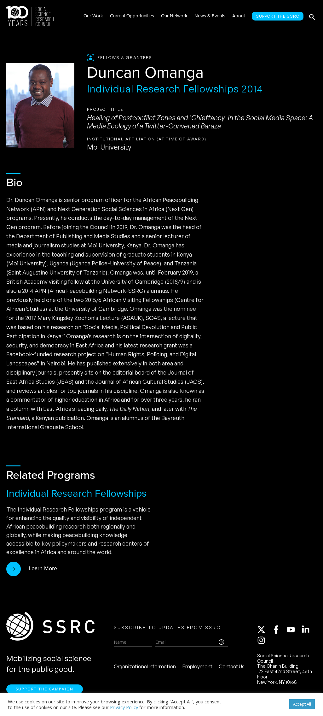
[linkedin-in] (308, 629)
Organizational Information (145, 666)
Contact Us (232, 666)
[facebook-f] (279, 629)
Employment (197, 666)
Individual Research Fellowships (76, 493)
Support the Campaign (44, 689)
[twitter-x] (264, 629)
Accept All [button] (302, 704)
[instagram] (262, 640)
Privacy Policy (124, 707)
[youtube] (294, 629)
